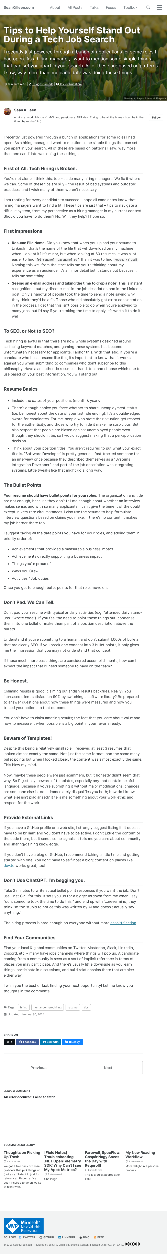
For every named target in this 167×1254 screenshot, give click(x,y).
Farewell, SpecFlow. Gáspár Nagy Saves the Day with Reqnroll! (102, 1159)
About (55, 7)
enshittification (123, 923)
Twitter (28, 1237)
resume (73, 1007)
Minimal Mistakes (68, 1244)
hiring (23, 1007)
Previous (38, 1068)
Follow (156, 117)
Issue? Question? (70, 84)
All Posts (75, 7)
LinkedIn (68, 1237)
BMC (85, 1237)
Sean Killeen (25, 110)
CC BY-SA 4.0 (116, 1244)
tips (86, 1007)
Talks (94, 7)
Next (108, 1068)
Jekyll (52, 1244)
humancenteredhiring (48, 1007)
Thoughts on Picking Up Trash (22, 1154)
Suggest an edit (42, 84)
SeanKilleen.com (19, 7)
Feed (100, 1237)
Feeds (111, 7)
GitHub (48, 1237)
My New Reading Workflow (140, 1154)
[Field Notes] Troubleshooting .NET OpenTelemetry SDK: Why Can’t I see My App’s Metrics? (62, 1161)
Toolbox (130, 7)
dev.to (9, 865)
